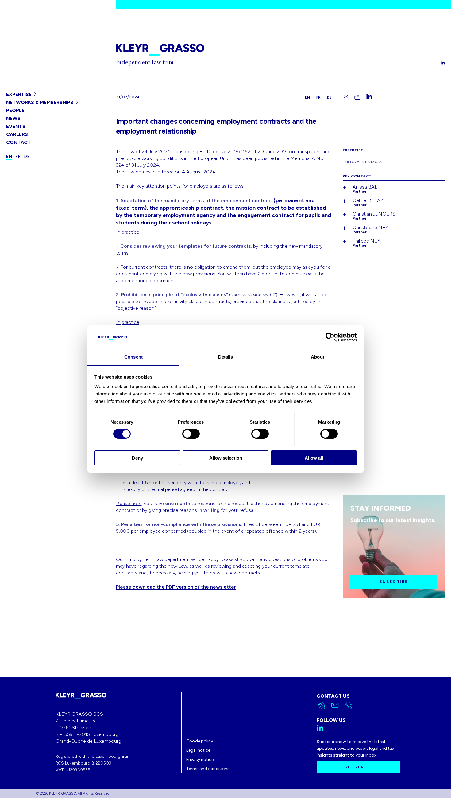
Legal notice (198, 750)
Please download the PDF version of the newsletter (176, 587)
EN (307, 97)
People (15, 110)
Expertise (19, 94)
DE (329, 97)
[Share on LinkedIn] (369, 97)
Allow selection (225, 458)
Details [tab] (225, 357)
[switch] (191, 434)
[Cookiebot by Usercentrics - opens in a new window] (330, 337)
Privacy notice (200, 759)
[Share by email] (346, 97)
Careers (17, 134)
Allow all (314, 458)
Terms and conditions (207, 768)
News (13, 118)
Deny (137, 458)
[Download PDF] (357, 97)
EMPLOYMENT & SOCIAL (363, 162)
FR (318, 97)
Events (15, 126)
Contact (18, 142)
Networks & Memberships (39, 102)
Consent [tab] (133, 357)
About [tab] (317, 357)
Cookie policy (199, 741)
